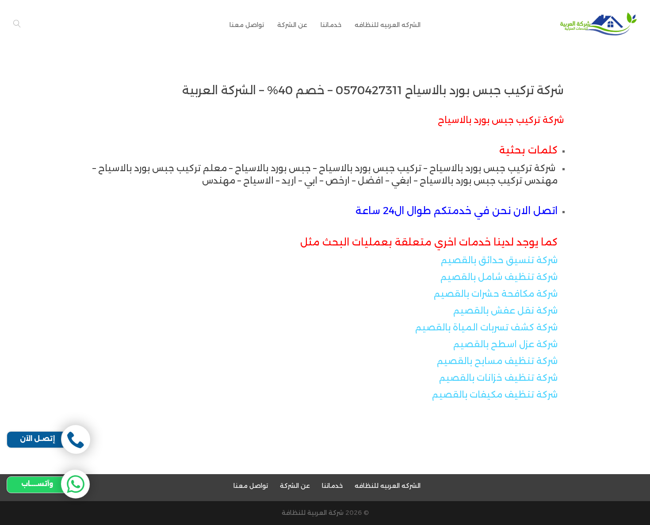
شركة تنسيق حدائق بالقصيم (499, 260)
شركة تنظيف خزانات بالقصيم (498, 377)
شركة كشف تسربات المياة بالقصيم (486, 327)
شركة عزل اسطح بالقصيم (505, 344)
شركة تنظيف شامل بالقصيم (499, 277)
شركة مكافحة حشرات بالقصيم (496, 293)
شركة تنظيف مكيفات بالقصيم (495, 394)
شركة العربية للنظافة (313, 513)
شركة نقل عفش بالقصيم (505, 310)
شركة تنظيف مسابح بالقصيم (497, 361)
